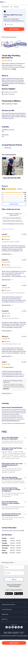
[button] (12, 169)
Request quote (14, 643)
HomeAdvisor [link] (5, 6)
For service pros (7, 609)
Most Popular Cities (7, 562)
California (10, 633)
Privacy (5, 633)
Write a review (14, 204)
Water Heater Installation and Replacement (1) (14, 214)
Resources (5, 614)
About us (4, 619)
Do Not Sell (15, 633)
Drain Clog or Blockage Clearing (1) (12, 218)
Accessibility (21, 633)
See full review (6, 254)
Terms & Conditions (23, 635)
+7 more (14, 69)
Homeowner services (8, 604)
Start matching (14, 29)
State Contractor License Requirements (12, 407)
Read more (5, 85)
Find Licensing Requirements (9, 420)
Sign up (14, 579)
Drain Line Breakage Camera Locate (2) (13, 223)
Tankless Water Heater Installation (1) (12, 221)
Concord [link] (16, 6)
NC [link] (11, 6)
